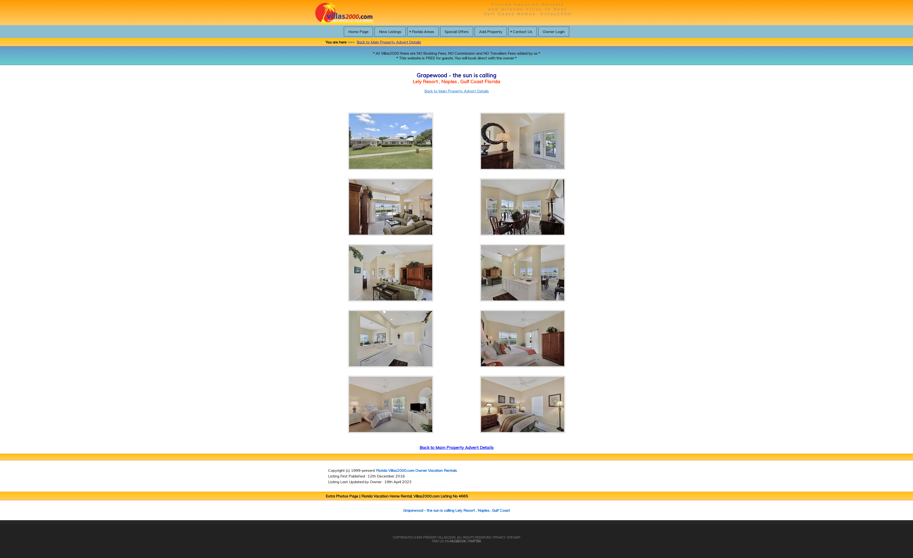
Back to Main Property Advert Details (389, 42)
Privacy (499, 537)
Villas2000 (446, 537)
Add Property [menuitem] (490, 31)
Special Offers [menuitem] (457, 31)
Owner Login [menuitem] (554, 31)
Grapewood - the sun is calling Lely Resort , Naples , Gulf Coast (456, 510)
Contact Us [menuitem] (522, 31)
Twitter (474, 541)
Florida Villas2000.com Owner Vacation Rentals (416, 470)
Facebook (458, 541)
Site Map (513, 537)
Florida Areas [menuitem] (423, 31)
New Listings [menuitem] (390, 31)
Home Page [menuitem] (358, 31)
